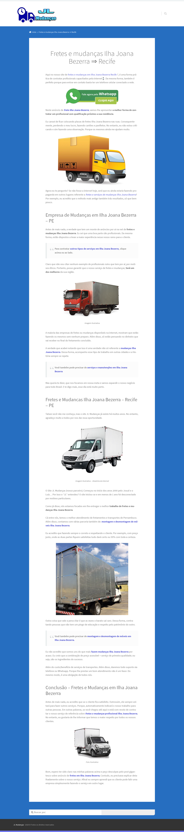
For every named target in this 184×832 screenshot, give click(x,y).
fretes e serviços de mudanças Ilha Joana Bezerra (111, 194)
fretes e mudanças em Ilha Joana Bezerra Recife (92, 74)
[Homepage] (37, 14)
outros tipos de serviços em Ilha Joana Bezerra (94, 248)
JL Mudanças (18, 825)
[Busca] (163, 11)
